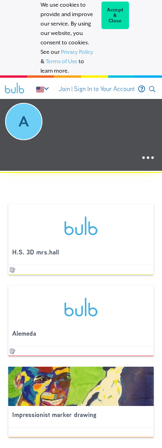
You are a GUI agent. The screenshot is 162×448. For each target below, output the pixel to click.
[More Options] (148, 158)
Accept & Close (115, 15)
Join (64, 88)
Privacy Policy (77, 52)
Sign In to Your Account (104, 88)
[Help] (141, 89)
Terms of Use (61, 61)
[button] (152, 89)
